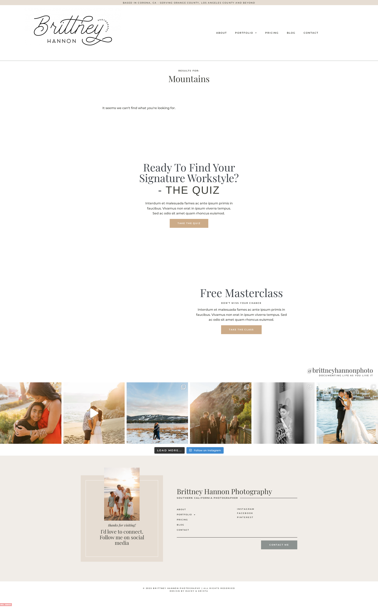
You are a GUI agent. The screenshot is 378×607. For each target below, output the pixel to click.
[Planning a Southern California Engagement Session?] (94, 413)
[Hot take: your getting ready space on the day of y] (284, 413)
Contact (311, 32)
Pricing (272, 32)
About (221, 32)
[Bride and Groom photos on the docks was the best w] (347, 413)
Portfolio (244, 32)
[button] (189, 3)
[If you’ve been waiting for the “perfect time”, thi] (220, 413)
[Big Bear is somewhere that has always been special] (157, 413)
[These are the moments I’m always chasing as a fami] (30, 413)
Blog (291, 32)
